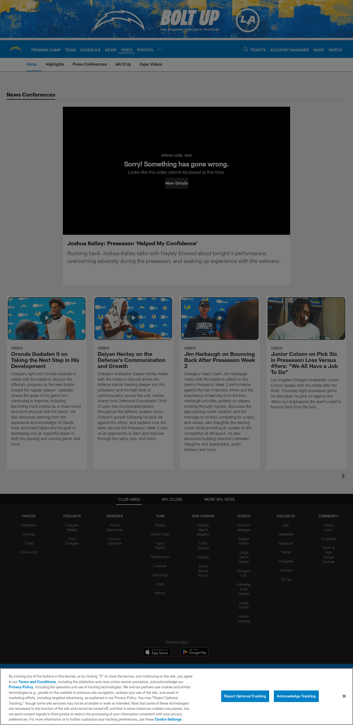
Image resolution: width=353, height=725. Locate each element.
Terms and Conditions (37, 681)
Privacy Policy (21, 687)
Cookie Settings (168, 719)
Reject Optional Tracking (245, 696)
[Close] (344, 696)
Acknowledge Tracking (296, 696)
